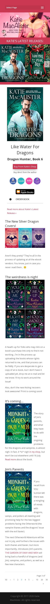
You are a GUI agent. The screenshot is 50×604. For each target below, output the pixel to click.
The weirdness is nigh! (21, 277)
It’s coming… (14, 401)
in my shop (34, 451)
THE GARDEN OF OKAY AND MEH (21, 552)
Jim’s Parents (14, 469)
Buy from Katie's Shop (25, 166)
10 (37, 579)
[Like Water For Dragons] (12, 45)
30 (47, 579)
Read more (10, 459)
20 (42, 579)
